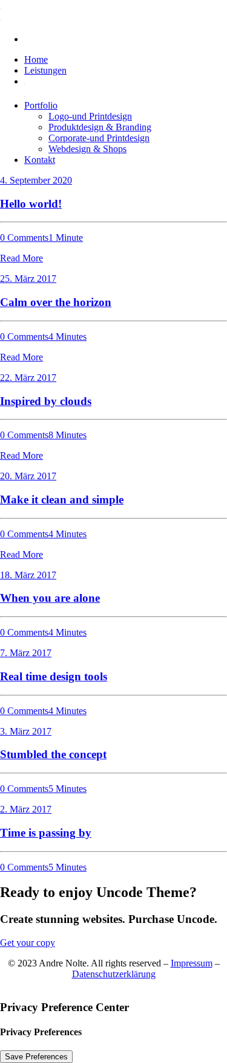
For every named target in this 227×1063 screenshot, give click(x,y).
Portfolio (41, 105)
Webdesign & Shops (87, 149)
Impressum (191, 963)
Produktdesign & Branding (99, 127)
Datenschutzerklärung (114, 974)
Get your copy (27, 942)
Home (36, 59)
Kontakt (39, 160)
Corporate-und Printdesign (99, 138)
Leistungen (45, 70)
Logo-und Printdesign (90, 116)
